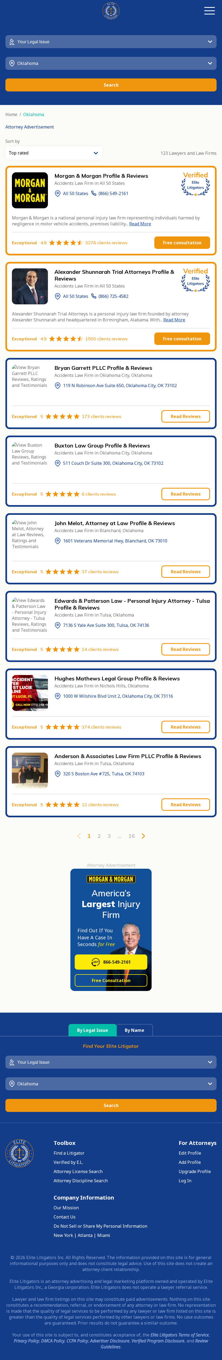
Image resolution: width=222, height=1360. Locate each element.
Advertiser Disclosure (109, 1341)
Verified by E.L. (68, 1162)
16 (131, 835)
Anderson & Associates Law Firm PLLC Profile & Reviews (127, 756)
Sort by (12, 141)
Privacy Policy (26, 1341)
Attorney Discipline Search (81, 1181)
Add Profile (190, 1162)
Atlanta (85, 1235)
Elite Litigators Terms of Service (180, 1335)
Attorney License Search (78, 1171)
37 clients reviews (100, 571)
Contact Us (65, 1217)
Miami (103, 1235)
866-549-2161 (117, 962)
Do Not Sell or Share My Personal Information (100, 1226)
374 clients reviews (101, 727)
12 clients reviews (100, 804)
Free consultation (182, 243)
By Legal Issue (92, 1030)
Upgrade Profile (195, 1171)
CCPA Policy (77, 1341)
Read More (140, 224)
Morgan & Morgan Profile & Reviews (101, 175)
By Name (134, 1030)
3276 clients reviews (106, 242)
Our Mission (66, 1208)
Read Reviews (186, 416)
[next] (143, 836)
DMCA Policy (52, 1341)
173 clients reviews (101, 416)
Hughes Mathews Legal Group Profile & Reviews (117, 678)
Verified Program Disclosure (158, 1341)
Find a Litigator (69, 1153)
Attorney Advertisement (29, 127)
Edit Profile (190, 1153)
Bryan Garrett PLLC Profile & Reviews (103, 367)
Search (111, 85)
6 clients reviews (99, 494)
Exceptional (29, 242)
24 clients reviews (100, 649)
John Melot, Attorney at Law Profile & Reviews (114, 523)
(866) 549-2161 (113, 193)
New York (63, 1235)
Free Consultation (111, 980)
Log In (185, 1181)
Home (11, 114)
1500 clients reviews (106, 338)
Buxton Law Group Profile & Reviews (102, 445)
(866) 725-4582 (113, 296)
